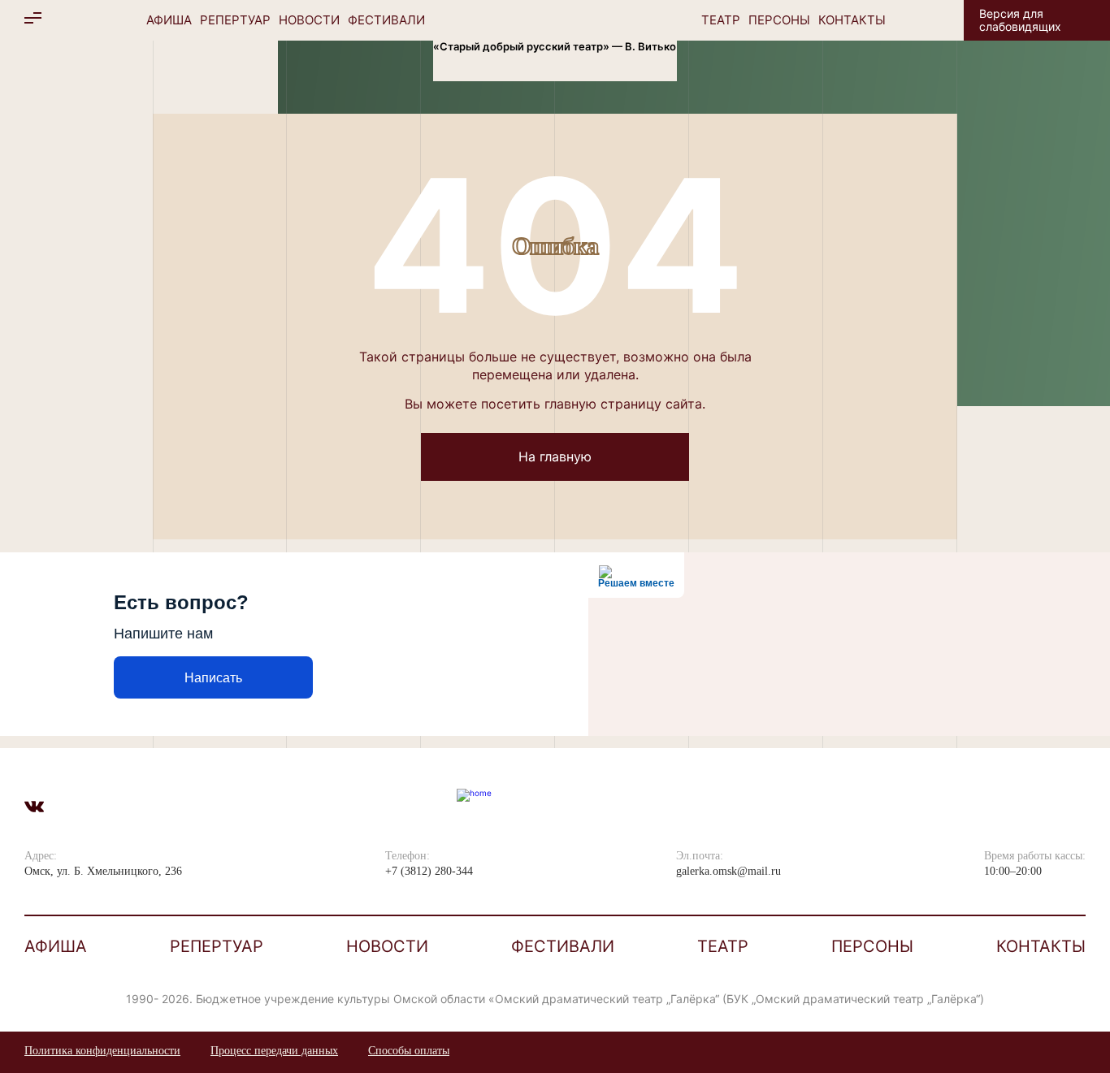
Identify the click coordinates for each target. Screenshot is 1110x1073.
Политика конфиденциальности (102, 1051)
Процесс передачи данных (274, 1051)
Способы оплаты (408, 1051)
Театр (720, 20)
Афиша (169, 20)
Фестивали (386, 20)
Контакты (852, 20)
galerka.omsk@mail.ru (728, 871)
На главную (555, 456)
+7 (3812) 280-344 (429, 871)
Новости (309, 20)
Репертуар (235, 20)
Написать (213, 678)
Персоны (779, 20)
